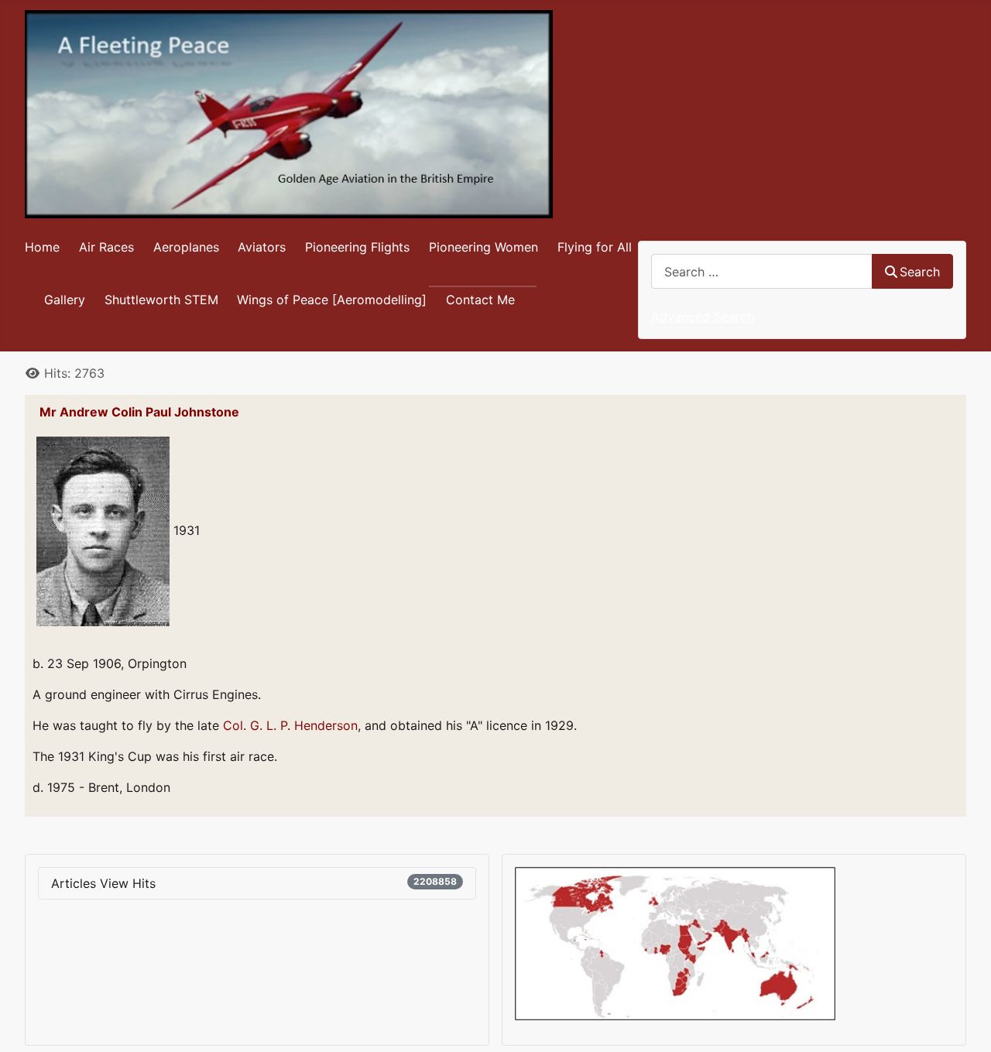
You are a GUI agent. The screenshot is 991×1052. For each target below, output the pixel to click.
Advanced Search (702, 316)
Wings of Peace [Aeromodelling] (332, 299)
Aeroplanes (186, 247)
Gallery (64, 299)
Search (920, 271)
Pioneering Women (483, 247)
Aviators (262, 247)
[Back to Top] (964, 1023)
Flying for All (594, 247)
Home (42, 247)
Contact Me (480, 299)
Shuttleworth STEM (161, 299)
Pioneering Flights (357, 247)
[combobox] (762, 271)
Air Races (106, 247)
